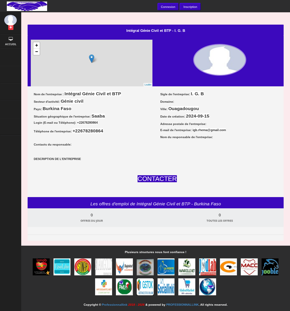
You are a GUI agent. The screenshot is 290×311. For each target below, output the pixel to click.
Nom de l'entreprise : (77, 93)
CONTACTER (157, 178)
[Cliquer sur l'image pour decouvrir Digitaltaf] (124, 268)
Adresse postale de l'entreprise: (183, 124)
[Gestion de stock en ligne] (145, 288)
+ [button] (36, 45)
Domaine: (167, 101)
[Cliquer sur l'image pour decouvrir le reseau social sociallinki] (166, 288)
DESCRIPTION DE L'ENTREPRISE (57, 159)
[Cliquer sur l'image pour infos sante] (104, 288)
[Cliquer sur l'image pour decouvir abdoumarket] (187, 288)
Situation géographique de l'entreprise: (69, 115)
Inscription (190, 6)
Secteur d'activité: (58, 101)
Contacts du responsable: (53, 144)
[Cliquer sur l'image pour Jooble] (270, 268)
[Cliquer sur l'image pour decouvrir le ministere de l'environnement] (145, 268)
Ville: (179, 108)
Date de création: (184, 115)
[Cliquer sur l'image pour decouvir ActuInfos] (208, 288)
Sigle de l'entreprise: (182, 93)
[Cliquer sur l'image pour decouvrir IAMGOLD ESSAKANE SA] (104, 268)
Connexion (168, 6)
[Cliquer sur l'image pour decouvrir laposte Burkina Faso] (166, 268)
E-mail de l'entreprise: (193, 130)
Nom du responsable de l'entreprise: (186, 137)
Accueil (10, 44)
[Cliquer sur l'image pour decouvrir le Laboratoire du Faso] (62, 268)
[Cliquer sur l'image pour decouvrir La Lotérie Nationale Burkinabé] (41, 268)
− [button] (36, 51)
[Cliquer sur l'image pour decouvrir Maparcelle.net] (187, 268)
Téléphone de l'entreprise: (68, 130)
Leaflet (148, 84)
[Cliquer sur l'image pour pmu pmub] (124, 288)
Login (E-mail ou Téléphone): (66, 122)
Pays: (52, 108)
